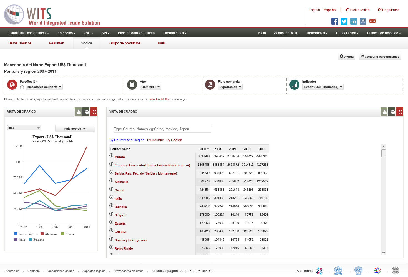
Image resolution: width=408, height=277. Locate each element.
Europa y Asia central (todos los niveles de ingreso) (152, 165)
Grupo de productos (125, 43)
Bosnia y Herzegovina (131, 240)
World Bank (396, 270)
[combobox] (24, 127)
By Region (174, 139)
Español (330, 9)
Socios (86, 43)
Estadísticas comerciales (27, 32)
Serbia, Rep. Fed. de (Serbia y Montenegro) (146, 173)
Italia (118, 198)
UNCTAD (339, 270)
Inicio (262, 32)
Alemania (121, 181)
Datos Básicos (20, 43)
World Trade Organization (377, 270)
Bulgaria (121, 206)
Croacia (120, 231)
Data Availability (159, 99)
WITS (55, 14)
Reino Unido (124, 248)
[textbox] (162, 129)
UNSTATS (358, 270)
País (161, 43)
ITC (320, 270)
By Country (155, 139)
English (314, 9)
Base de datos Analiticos (136, 32)
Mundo (120, 156)
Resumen (56, 43)
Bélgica (120, 215)
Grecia (119, 190)
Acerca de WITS (286, 32)
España (120, 223)
